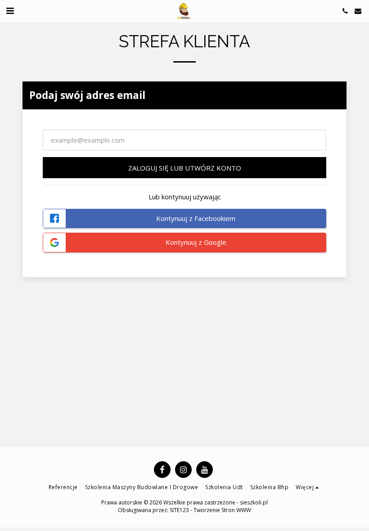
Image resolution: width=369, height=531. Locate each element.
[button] (10, 10)
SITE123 (179, 510)
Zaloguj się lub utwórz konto (184, 167)
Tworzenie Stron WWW (222, 510)
